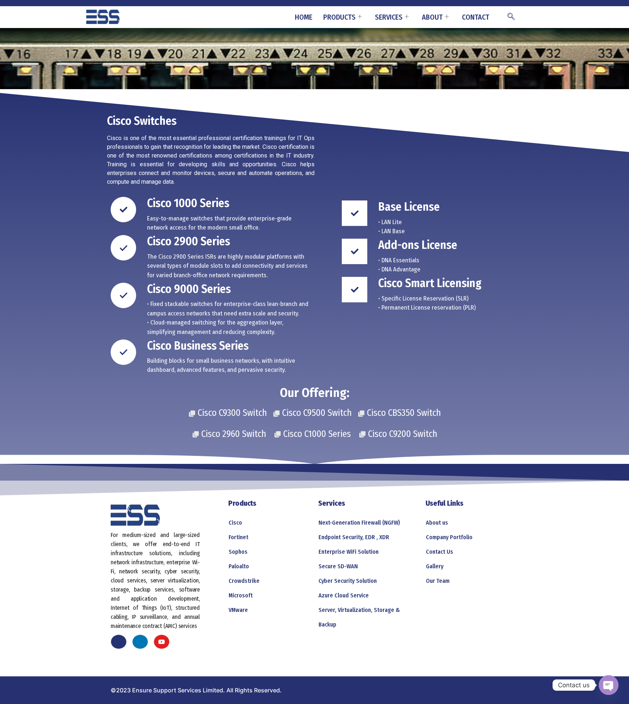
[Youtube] (162, 642)
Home (303, 17)
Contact (475, 17)
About (432, 17)
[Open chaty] (608, 685)
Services (389, 17)
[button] (511, 17)
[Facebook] (119, 642)
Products (339, 17)
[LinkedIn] (140, 642)
